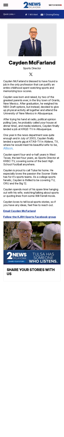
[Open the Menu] (5, 5)
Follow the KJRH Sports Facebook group (29, 216)
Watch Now (54, 5)
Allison (8, 148)
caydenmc (31, 74)
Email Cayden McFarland (19, 211)
